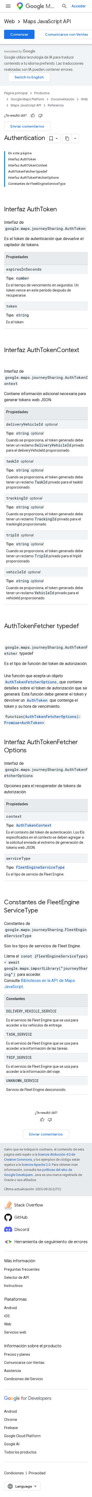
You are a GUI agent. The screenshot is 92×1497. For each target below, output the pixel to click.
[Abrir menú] (8, 6)
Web (9, 21)
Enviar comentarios (27, 126)
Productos (42, 93)
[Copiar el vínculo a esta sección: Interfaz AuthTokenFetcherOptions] (33, 751)
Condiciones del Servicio (23, 1379)
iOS (7, 1316)
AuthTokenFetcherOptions (30, 682)
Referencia (56, 105)
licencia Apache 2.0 (36, 1165)
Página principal (16, 93)
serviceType (18, 858)
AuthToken (42, 209)
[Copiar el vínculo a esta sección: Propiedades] (33, 257)
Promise (11, 722)
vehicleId (16, 572)
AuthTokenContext (53, 350)
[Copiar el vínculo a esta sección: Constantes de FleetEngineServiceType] (45, 911)
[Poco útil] (40, 115)
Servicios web (15, 1332)
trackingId (17, 498)
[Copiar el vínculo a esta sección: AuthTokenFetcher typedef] (9, 635)
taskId (12, 461)
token (11, 306)
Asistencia (12, 1371)
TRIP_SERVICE (19, 1057)
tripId (12, 535)
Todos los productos (20, 1452)
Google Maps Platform (27, 99)
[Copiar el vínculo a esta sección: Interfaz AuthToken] (63, 210)
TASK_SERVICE (19, 1034)
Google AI (11, 1444)
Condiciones (14, 1473)
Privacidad (37, 1473)
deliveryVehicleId (24, 424)
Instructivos (13, 1286)
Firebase (11, 1428)
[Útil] (33, 115)
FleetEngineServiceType (40, 867)
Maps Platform (51, 6)
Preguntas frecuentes (22, 1269)
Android (10, 1308)
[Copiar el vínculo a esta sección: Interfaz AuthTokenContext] (9, 359)
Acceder (79, 6)
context (13, 816)
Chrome (10, 1420)
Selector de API (16, 1278)
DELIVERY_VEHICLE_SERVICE (31, 1011)
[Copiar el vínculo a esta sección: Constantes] (30, 999)
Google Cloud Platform (22, 1436)
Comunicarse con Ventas (24, 1363)
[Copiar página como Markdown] (67, 138)
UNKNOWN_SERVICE (22, 1080)
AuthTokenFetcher (29, 626)
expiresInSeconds (23, 269)
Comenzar (19, 34)
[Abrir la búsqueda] (64, 6)
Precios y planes (17, 1354)
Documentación (62, 99)
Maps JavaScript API (47, 21)
